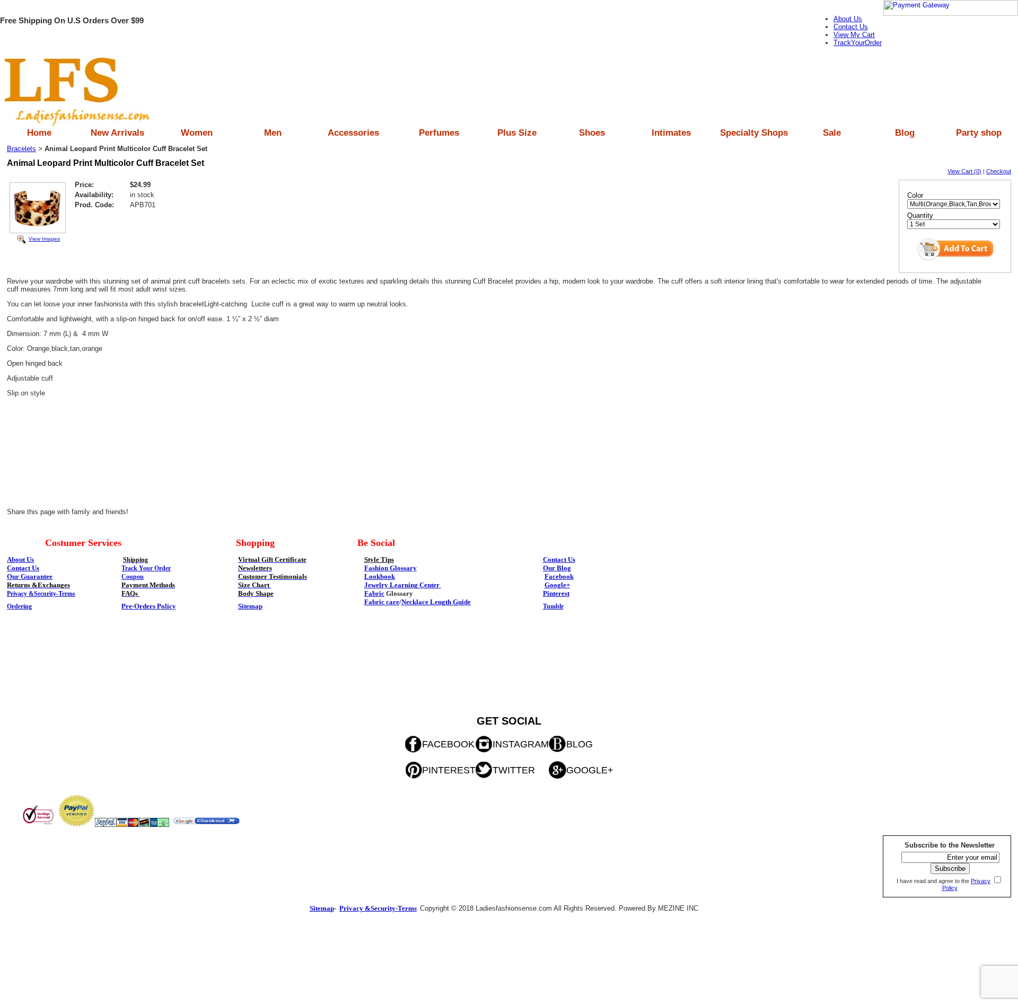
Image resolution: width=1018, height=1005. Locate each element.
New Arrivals (117, 133)
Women (197, 133)
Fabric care (381, 602)
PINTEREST (449, 770)
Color (915, 195)
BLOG (579, 744)
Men (273, 133)
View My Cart (854, 35)
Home (39, 133)
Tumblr (553, 606)
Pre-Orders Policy (148, 606)
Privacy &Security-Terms (41, 593)
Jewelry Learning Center (402, 585)
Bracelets (21, 149)
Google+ (557, 585)
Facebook (559, 576)
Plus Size (517, 133)
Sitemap (250, 606)
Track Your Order (146, 568)
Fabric (374, 593)
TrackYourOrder (857, 43)
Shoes (592, 133)
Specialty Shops (754, 133)
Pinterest (556, 593)
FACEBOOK (448, 744)
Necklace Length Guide (436, 602)
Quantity (920, 215)
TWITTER (514, 770)
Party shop (979, 133)
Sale (832, 133)
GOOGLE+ (589, 770)
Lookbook (379, 576)
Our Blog (557, 568)
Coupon (132, 576)
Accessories (353, 133)
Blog (905, 133)
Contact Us (850, 27)
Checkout (998, 171)
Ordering (19, 606)
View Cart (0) (964, 171)
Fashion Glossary (390, 568)
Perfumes (439, 133)
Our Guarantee (29, 576)
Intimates (671, 133)
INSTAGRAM (521, 744)
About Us (847, 19)
